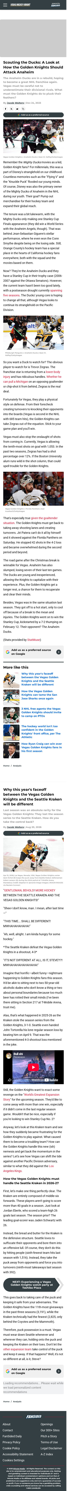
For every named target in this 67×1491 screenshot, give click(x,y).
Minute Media (19, 1469)
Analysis (17, 765)
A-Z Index (47, 1454)
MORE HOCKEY (45, 890)
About (6, 1424)
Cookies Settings (13, 1460)
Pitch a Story (49, 1436)
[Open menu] (5, 5)
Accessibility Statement (18, 1454)
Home (6, 765)
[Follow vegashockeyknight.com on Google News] (58, 652)
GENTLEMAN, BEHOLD (19, 890)
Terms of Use (49, 1442)
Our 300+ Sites (50, 1430)
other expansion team (17, 1349)
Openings (47, 1424)
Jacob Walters (15, 102)
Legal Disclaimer (51, 1448)
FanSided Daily (12, 1436)
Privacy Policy (11, 1442)
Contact (8, 1430)
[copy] (23, 109)
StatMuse (33, 639)
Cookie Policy (11, 1448)
